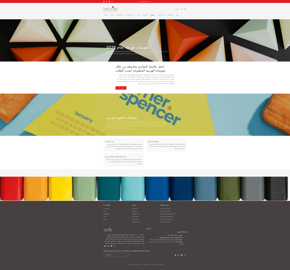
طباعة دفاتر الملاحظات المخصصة (167, 214)
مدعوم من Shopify (138, 264)
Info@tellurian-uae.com (166, 237)
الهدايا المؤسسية (135, 221)
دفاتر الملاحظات (135, 214)
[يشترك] (129, 255)
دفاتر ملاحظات (135, 211)
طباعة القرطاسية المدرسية (166, 216)
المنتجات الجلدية (135, 219)
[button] (106, 15)
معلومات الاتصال (160, 264)
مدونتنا (104, 216)
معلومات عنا (106, 208)
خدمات (105, 211)
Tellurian (132, 264)
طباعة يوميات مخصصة (165, 211)
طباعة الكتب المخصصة (165, 208)
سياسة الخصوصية (146, 264)
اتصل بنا (105, 219)
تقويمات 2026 (135, 216)
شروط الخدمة (153, 264)
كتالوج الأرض (106, 214)
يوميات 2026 (135, 208)
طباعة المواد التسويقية (165, 221)
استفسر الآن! (121, 88)
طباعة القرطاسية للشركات (166, 219)
